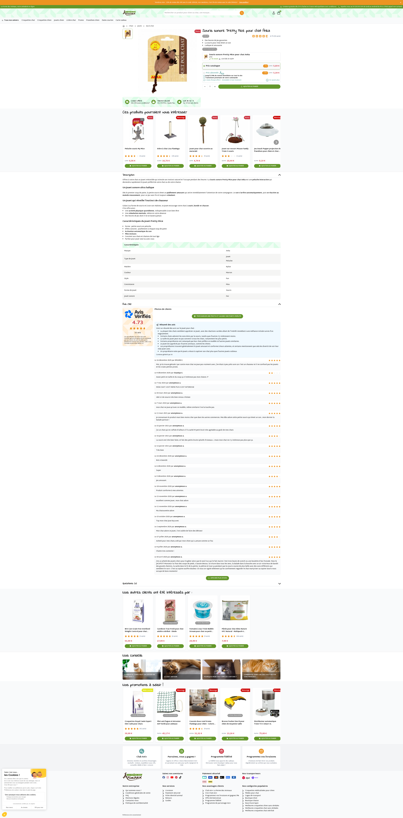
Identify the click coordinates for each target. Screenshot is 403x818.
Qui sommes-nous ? (133, 790)
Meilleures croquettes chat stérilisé (259, 811)
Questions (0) (130, 583)
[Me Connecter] (273, 13)
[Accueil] (124, 26)
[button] (4, 814)
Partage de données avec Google (16, 797)
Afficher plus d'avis (219, 578)
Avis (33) (127, 304)
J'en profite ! (244, 2)
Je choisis (24, 807)
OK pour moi (39, 807)
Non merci (9, 807)
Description (128, 175)
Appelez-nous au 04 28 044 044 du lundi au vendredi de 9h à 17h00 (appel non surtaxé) (371, 7)
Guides (168, 801)
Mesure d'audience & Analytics (15, 799)
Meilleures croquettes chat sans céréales (261, 808)
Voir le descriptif (209, 49)
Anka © (205, 36)
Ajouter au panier (250, 86)
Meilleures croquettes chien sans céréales (262, 806)
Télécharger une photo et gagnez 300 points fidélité (218, 316)
